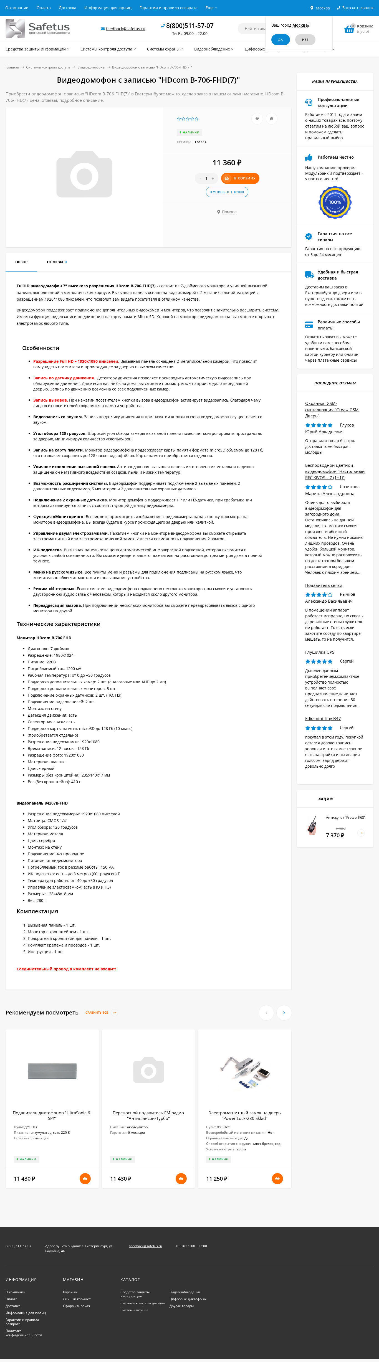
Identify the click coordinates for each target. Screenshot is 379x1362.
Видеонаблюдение (185, 1292)
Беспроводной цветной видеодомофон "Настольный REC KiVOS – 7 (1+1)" (335, 471)
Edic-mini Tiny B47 (323, 718)
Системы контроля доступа (48, 67)
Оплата (44, 7)
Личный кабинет (77, 1299)
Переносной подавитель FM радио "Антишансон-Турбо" (148, 1115)
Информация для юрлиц (108, 7)
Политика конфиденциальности (24, 1332)
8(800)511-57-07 (190, 25)
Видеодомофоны (91, 67)
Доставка (67, 7)
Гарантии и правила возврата (169, 7)
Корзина (70, 1292)
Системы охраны (134, 1310)
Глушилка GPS (319, 652)
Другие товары (182, 1305)
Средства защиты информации (135, 1294)
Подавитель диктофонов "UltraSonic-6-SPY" (52, 1115)
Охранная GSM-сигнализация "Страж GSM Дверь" (332, 409)
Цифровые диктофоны (188, 1299)
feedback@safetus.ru (125, 28)
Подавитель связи (323, 585)
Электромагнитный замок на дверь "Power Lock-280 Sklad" (245, 1115)
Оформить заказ (76, 1305)
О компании (17, 7)
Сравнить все (97, 1013)
